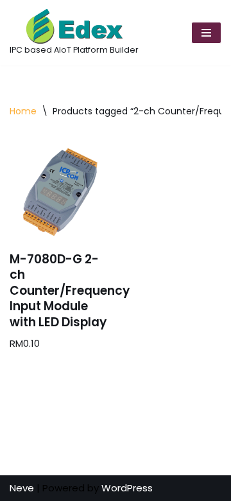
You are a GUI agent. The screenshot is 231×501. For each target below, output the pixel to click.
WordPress (127, 488)
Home (23, 111)
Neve (22, 488)
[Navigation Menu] (206, 33)
